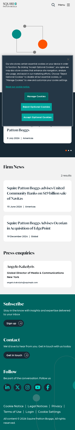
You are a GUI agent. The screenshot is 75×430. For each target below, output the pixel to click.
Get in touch (14, 355)
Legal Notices (37, 406)
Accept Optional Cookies (37, 117)
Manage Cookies (36, 96)
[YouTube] (38, 387)
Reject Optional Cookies (36, 106)
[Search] (53, 4)
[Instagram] (27, 387)
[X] (17, 387)
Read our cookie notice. (18, 86)
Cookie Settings (49, 411)
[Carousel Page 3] (71, 150)
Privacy (57, 406)
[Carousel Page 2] (68, 150)
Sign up (11, 323)
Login (30, 411)
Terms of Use (12, 411)
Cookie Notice (13, 406)
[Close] (68, 59)
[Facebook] (48, 387)
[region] (37, 90)
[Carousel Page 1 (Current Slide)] (66, 150)
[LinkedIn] (7, 387)
